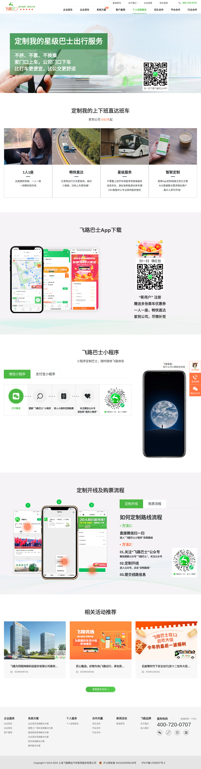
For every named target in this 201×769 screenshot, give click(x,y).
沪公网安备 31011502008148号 (119, 763)
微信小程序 (17, 374)
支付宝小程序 (45, 374)
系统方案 (101, 10)
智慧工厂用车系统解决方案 (40, 728)
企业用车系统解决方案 (38, 737)
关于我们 (145, 723)
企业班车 (68, 10)
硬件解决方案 (34, 745)
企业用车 (84, 10)
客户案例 (120, 10)
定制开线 (131, 504)
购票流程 (154, 504)
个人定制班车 (140, 10)
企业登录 (148, 3)
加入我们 (145, 728)
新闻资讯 (117, 3)
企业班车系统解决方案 (38, 723)
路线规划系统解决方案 (38, 732)
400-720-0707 (189, 3)
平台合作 (175, 10)
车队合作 (158, 10)
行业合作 (192, 10)
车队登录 (164, 3)
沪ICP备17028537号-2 (153, 763)
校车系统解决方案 (36, 741)
